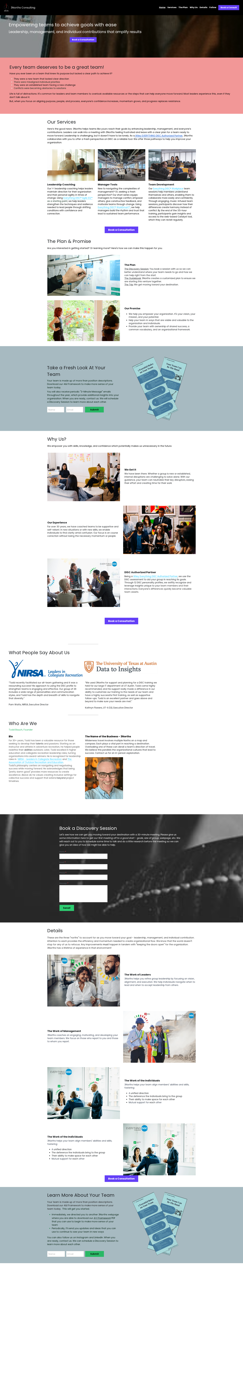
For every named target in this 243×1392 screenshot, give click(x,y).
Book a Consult (229, 7)
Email (70, 409)
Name (51, 409)
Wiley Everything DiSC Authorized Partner (155, 576)
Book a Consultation (83, 39)
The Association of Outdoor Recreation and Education (40, 761)
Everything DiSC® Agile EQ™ (78, 197)
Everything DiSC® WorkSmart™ (114, 207)
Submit (94, 409)
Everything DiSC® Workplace (168, 188)
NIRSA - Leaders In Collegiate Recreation (40, 759)
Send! (66, 908)
